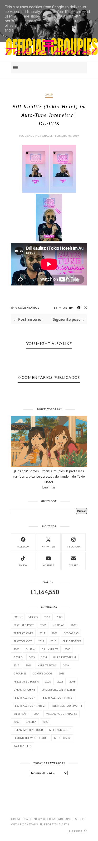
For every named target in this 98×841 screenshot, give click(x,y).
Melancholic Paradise (61, 713)
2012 (41, 641)
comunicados (42, 673)
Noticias (58, 625)
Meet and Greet (60, 730)
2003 (72, 681)
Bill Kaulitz (50, 649)
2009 (59, 617)
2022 (45, 721)
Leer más (49, 487)
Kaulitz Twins (47, 665)
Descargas (71, 633)
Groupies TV (62, 738)
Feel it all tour (24, 697)
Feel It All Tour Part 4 (66, 705)
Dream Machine (24, 689)
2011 (42, 633)
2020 (48, 681)
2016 (28, 665)
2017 (16, 665)
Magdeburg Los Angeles (58, 689)
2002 (16, 721)
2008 (73, 625)
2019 (49, 94)
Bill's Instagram (64, 657)
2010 (47, 617)
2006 (16, 649)
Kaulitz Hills (22, 746)
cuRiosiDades (72, 641)
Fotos (18, 617)
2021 (60, 681)
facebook (23, 546)
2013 (32, 657)
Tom (43, 625)
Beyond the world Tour (31, 738)
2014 (44, 657)
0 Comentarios (27, 307)
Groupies (20, 673)
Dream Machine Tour (28, 730)
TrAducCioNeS (23, 633)
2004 (36, 713)
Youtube (48, 565)
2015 (53, 641)
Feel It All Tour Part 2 (29, 705)
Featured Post (24, 625)
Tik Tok (23, 565)
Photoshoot (23, 641)
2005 (67, 649)
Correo (73, 565)
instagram (73, 546)
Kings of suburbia (26, 681)
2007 (54, 633)
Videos (33, 617)
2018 (61, 673)
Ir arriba (75, 831)
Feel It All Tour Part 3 (57, 697)
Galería (31, 721)
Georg (18, 657)
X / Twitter (48, 546)
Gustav (30, 649)
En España (20, 713)
